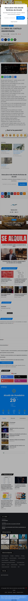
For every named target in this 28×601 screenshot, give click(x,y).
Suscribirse (21, 17)
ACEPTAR (14, 600)
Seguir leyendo (14, 21)
